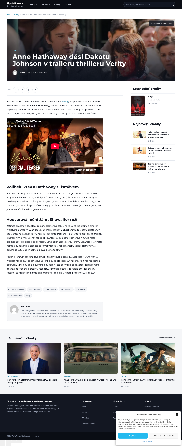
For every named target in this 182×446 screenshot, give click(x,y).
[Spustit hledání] (172, 4)
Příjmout (133, 436)
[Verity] (153, 105)
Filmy (32, 4)
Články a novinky (88, 424)
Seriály (45, 4)
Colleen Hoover (50, 289)
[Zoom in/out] (19, 441)
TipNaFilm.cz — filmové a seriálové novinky (29, 401)
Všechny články (166, 337)
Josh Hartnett (81, 289)
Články (57, 4)
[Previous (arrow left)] (2, 444)
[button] (177, 414)
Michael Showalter (15, 295)
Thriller (158, 100)
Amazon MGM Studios (16, 289)
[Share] (8, 441)
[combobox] (147, 4)
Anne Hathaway (34, 289)
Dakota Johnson (66, 289)
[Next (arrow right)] (8, 444)
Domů (9, 14)
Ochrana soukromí (151, 406)
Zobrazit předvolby (163, 436)
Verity (65, 101)
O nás (115, 406)
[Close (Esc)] (2, 441)
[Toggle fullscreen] (14, 441)
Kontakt (68, 4)
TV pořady (86, 418)
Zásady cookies (147, 441)
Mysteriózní (151, 100)
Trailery (16, 14)
